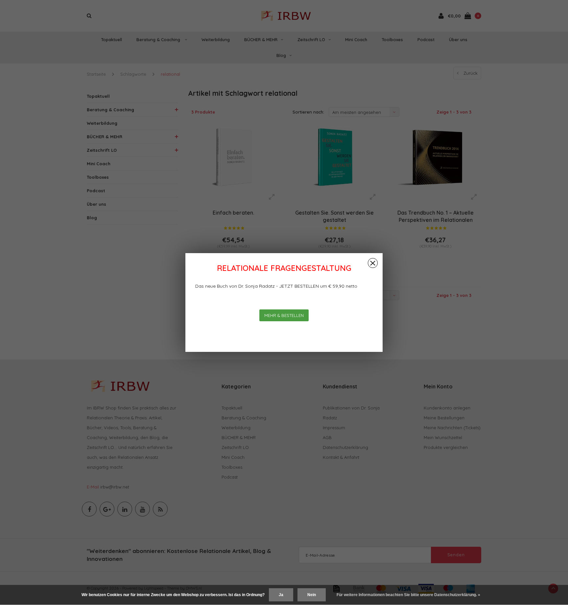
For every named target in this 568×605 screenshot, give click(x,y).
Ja (281, 594)
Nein (311, 594)
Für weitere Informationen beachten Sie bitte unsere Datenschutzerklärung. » (408, 594)
